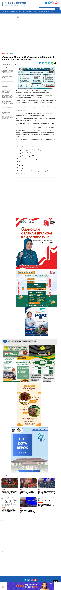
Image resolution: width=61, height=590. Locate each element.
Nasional (12, 11)
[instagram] (53, 3)
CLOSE (55, 581)
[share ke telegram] (49, 64)
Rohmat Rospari (6, 62)
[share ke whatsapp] (46, 64)
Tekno (31, 11)
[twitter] (49, 3)
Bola (7, 53)
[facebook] (46, 3)
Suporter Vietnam (16, 341)
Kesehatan (37, 11)
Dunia (7, 11)
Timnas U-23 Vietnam (27, 341)
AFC (9, 341)
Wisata (43, 11)
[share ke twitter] (43, 64)
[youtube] (56, 3)
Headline (11, 53)
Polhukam (19, 11)
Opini (47, 11)
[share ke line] (52, 64)
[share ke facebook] (40, 64)
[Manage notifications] (3, 587)
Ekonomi (25, 11)
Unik (51, 11)
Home (2, 11)
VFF (35, 341)
